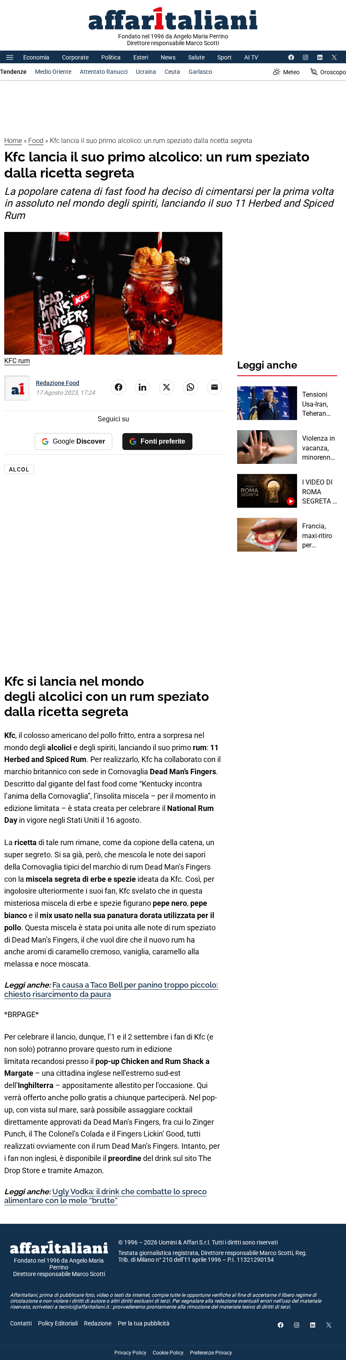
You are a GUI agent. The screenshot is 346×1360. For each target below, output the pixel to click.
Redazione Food (57, 383)
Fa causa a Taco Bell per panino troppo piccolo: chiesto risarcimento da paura (111, 989)
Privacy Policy (130, 1353)
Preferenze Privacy (211, 1353)
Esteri (140, 57)
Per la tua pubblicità (144, 1323)
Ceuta (172, 71)
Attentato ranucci (103, 71)
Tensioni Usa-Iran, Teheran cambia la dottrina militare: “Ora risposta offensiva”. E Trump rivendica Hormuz (318, 404)
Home (13, 141)
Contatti (21, 1323)
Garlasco (200, 71)
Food (35, 141)
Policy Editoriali (58, 1323)
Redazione (97, 1323)
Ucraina (146, 71)
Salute (196, 57)
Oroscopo (333, 72)
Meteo (291, 72)
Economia (36, 57)
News (168, 57)
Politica (111, 57)
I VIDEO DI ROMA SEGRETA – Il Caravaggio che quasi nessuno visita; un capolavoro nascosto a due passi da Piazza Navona (319, 492)
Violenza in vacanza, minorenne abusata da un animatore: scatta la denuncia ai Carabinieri (319, 448)
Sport (224, 57)
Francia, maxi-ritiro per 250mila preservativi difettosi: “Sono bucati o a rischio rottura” (319, 536)
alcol (19, 469)
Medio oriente (53, 71)
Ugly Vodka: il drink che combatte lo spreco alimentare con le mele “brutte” (105, 1196)
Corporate (75, 57)
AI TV (251, 57)
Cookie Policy (168, 1353)
